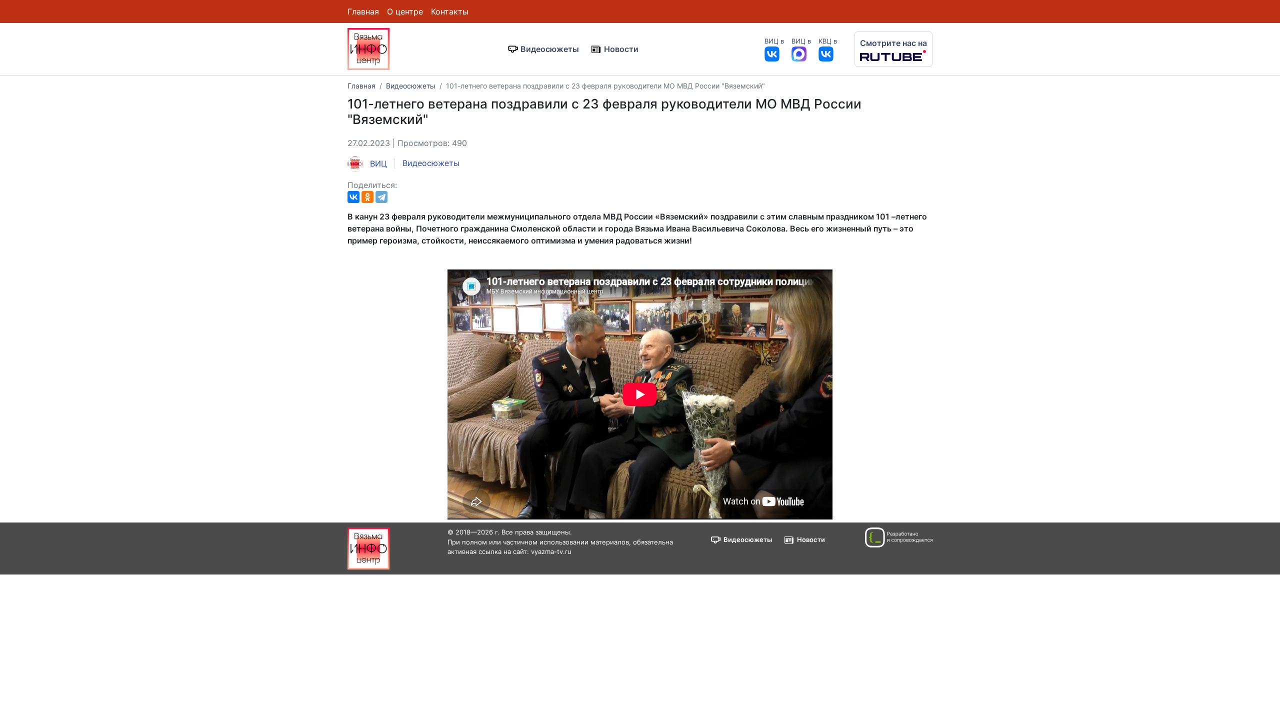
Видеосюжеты (549, 49)
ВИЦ (377, 163)
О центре (405, 11)
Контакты (449, 11)
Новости (621, 49)
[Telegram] (382, 197)
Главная (363, 11)
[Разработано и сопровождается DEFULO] (898, 538)
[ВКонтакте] (354, 197)
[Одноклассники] (368, 197)
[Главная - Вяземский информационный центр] (369, 48)
